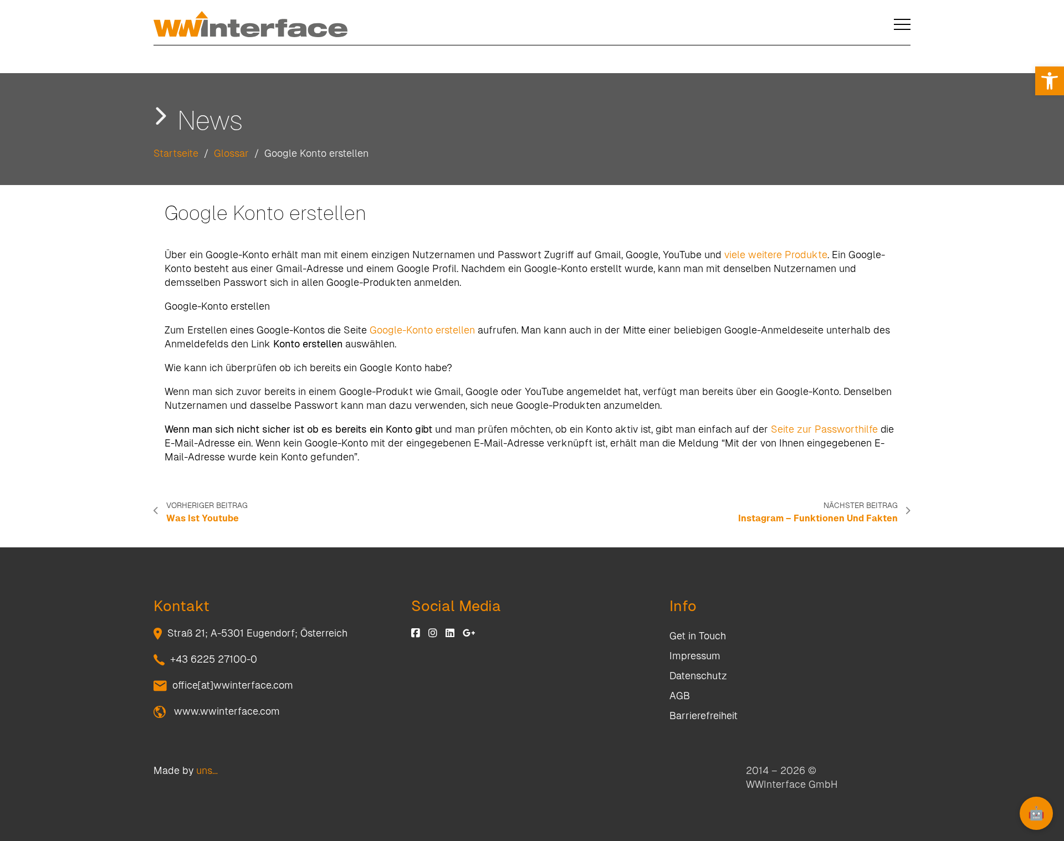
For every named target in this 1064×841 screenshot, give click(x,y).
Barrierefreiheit (703, 715)
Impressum (694, 655)
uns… (207, 770)
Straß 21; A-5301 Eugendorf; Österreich (257, 633)
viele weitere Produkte (775, 254)
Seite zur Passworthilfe (824, 429)
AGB (679, 695)
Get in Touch (697, 636)
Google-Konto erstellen (422, 330)
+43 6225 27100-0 (213, 659)
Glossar (231, 153)
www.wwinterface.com (225, 711)
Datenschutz (698, 675)
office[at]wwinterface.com (232, 685)
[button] (1049, 80)
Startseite (176, 153)
